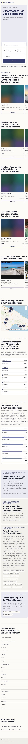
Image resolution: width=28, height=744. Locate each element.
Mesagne (3, 687)
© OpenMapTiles (13, 329)
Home (4, 7)
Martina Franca (4, 651)
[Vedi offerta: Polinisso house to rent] (12, 228)
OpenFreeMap (7, 329)
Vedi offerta (12, 112)
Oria (2, 671)
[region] (14, 318)
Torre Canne (3, 654)
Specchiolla (3, 684)
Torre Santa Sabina (5, 681)
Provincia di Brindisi (5, 644)
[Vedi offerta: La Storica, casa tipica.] (12, 94)
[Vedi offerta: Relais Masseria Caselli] (12, 138)
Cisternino (3, 677)
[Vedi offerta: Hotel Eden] (12, 183)
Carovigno (3, 667)
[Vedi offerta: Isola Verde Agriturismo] (12, 270)
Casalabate (3, 701)
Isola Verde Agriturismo (6, 282)
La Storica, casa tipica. (6, 105)
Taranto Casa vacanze (6, 637)
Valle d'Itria (3, 707)
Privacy (2, 741)
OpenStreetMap (22, 329)
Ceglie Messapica (5, 664)
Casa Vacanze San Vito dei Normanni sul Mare (11, 726)
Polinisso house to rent (6, 239)
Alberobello (3, 647)
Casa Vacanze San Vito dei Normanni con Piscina (11, 729)
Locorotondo (3, 674)
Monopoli (3, 661)
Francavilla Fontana (5, 691)
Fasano (2, 657)
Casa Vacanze (8, 2)
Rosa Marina (3, 697)
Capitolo (3, 694)
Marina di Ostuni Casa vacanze (7, 641)
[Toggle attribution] (26, 329)
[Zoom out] (26, 309)
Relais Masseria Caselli (6, 150)
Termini (6, 741)
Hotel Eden (3, 195)
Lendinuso (3, 704)
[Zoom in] (26, 307)
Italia (7, 7)
